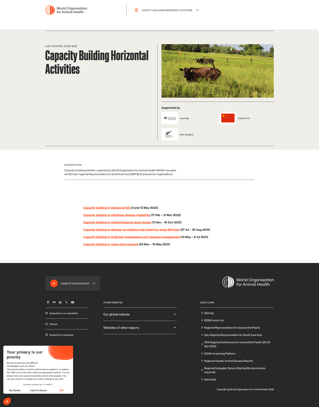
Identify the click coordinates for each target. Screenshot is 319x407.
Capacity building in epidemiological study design (117, 222)
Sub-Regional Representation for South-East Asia (233, 335)
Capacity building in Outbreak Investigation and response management (131, 237)
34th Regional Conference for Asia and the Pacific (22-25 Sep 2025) (237, 344)
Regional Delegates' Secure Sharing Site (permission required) (235, 370)
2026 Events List (214, 320)
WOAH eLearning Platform (219, 353)
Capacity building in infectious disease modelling (116, 215)
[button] (7, 401)
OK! (61, 390)
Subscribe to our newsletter (64, 313)
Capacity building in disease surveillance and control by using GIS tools (131, 229)
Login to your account (75, 283)
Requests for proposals (61, 334)
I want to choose (38, 390)
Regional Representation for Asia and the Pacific (232, 327)
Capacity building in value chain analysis (110, 244)
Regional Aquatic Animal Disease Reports (228, 360)
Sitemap (209, 313)
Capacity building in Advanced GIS (106, 207)
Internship (210, 379)
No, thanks (14, 390)
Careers (54, 324)
